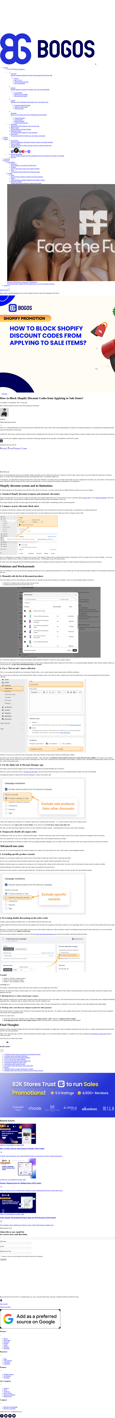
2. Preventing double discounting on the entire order (18, 1065)
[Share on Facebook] (1, 1043)
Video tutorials (8, 1360)
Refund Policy (8, 1396)
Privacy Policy (8, 1393)
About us (6, 1388)
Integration (7, 1348)
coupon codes (86, 498)
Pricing (6, 1338)
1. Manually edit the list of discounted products (17, 1057)
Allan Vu (2, 419)
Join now (13, 157)
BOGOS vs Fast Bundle (10, 1407)
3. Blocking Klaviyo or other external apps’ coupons (18, 1069)
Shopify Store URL (5, 1251)
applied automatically (101, 498)
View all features (19, 69)
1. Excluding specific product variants (14, 1064)
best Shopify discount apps (98, 1034)
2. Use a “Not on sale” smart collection (15, 1059)
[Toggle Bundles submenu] (11, 91)
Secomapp (7, 1377)
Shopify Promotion (13, 293)
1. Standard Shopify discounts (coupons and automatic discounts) (22, 1054)
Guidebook (7, 1364)
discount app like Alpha (30, 772)
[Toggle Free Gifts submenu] (11, 77)
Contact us (7, 1391)
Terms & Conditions (9, 1395)
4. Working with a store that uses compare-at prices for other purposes (23, 1070)
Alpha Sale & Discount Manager (44, 934)
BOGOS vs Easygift (9, 1408)
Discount (6, 1346)
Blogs (5, 1359)
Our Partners (7, 1376)
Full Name (3, 1241)
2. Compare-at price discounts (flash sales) (15, 1056)
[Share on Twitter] (4, 1043)
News (5, 1390)
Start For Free (4, 290)
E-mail (2, 1246)
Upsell (5, 1345)
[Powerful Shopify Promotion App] (47, 32)
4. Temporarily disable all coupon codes (15, 1062)
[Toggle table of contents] (2, 1050)
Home (2, 293)
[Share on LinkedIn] (7, 1043)
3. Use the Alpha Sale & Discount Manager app (17, 1061)
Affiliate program (8, 1374)
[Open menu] (9, 289)
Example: (6, 1067)
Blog (5, 293)
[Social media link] (2, 1417)
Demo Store (7, 1340)
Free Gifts (6, 1342)
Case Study (7, 1362)
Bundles (6, 1343)
